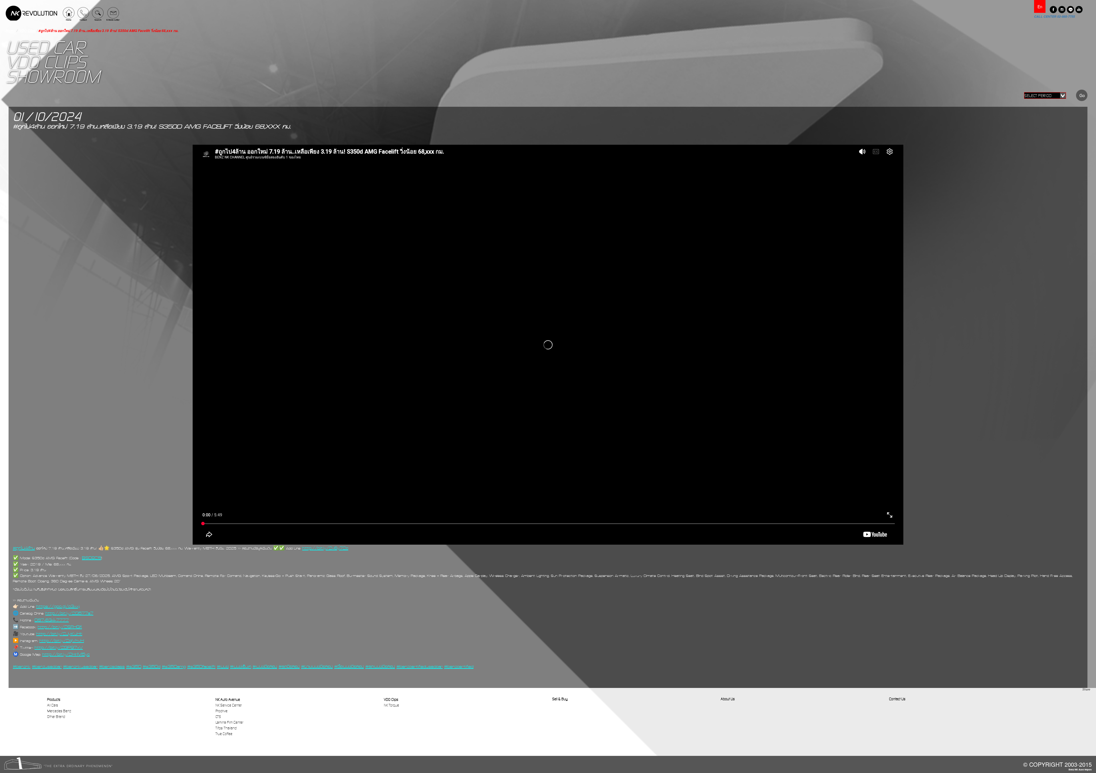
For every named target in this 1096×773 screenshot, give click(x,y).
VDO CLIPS (46, 62)
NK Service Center (228, 705)
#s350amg (174, 666)
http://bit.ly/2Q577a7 (69, 613)
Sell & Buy (560, 699)
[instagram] (1061, 9)
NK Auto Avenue (227, 699)
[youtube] (1079, 9)
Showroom (53, 77)
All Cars (52, 705)
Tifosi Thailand (226, 728)
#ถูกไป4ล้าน (24, 548)
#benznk (22, 666)
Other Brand (56, 716)
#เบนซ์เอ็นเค (240, 666)
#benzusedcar (47, 666)
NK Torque (391, 705)
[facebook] (1053, 9)
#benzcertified (459, 666)
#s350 (133, 666)
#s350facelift (201, 666)
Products (53, 699)
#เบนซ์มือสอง (265, 666)
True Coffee (223, 734)
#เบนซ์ (223, 666)
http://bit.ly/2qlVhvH (61, 640)
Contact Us (897, 699)
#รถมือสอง (289, 666)
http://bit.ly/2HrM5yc (66, 654)
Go (1082, 95)
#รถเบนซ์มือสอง (380, 666)
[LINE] (1070, 9)
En (1039, 6)
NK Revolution (31, 13)
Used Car (45, 48)
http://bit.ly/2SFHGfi (60, 626)
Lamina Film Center (229, 722)
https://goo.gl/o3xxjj (58, 606)
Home (10, 30)
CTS (218, 716)
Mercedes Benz (59, 711)
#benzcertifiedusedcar (419, 666)
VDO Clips (27, 30)
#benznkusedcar (80, 666)
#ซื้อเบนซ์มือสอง (349, 666)
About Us (728, 699)
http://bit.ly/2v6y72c (325, 548)
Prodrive (221, 711)
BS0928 (91, 557)
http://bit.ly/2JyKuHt (59, 633)
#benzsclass (112, 666)
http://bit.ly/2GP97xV (59, 647)
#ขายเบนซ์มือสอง (317, 666)
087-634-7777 (52, 620)
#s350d (151, 666)
